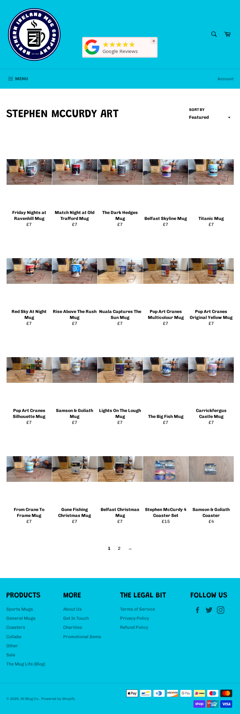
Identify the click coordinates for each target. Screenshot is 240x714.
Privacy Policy (134, 618)
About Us (72, 609)
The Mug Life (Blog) (25, 664)
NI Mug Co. (30, 698)
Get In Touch (76, 618)
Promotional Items (82, 636)
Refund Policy (134, 627)
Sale (10, 655)
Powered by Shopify (58, 698)
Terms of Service (137, 609)
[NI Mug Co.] (92, 55)
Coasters (15, 627)
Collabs (14, 636)
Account (226, 78)
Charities (72, 627)
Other (12, 646)
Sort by (197, 109)
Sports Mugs (19, 609)
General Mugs (21, 618)
